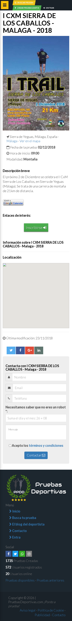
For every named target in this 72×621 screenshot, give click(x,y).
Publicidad (42, 615)
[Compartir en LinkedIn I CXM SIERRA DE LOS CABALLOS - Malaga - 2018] (38, 350)
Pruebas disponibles (20, 580)
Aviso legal (27, 610)
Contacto (59, 615)
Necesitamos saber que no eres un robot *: (36, 409)
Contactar (34, 455)
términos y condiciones (46, 445)
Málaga (11, 141)
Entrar (50, 8)
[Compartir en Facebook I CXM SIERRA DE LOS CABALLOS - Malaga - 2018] (20, 350)
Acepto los (37, 445)
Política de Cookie (51, 610)
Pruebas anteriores (50, 580)
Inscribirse (34, 227)
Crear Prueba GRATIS (28, 8)
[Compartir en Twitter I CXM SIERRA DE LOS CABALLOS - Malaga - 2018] (11, 350)
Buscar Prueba (25, 2)
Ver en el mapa (30, 141)
